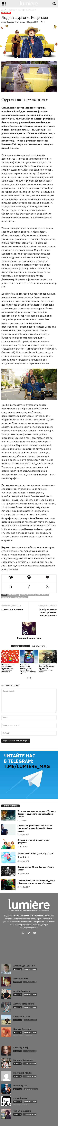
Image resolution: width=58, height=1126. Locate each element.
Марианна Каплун (22, 1073)
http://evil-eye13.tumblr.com (22, 1036)
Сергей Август (21, 1098)
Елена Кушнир (20, 1047)
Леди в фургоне (42, 595)
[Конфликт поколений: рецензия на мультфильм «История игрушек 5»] (29, 656)
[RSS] (23, 933)
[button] (54, 4)
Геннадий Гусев (21, 1016)
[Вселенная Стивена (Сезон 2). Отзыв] (8, 857)
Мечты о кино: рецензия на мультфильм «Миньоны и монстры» (7, 668)
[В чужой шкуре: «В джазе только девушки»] (8, 844)
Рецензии (6, 13)
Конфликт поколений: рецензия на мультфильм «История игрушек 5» (28, 669)
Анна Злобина (20, 978)
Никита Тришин (22, 1029)
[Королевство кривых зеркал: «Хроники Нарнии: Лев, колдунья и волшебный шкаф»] (8, 815)
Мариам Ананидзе (23, 1060)
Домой (3, 10)
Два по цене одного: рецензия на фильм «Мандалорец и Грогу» (46, 668)
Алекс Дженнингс (27, 595)
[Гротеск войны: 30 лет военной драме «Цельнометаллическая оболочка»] (8, 884)
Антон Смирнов (21, 991)
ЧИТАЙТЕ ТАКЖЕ (20, 646)
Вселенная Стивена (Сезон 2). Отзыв (35, 853)
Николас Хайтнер (20, 597)
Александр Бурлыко (24, 965)
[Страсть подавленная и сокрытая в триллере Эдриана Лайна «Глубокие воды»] (8, 829)
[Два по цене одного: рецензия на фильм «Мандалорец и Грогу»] (48, 656)
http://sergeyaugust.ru (20, 1105)
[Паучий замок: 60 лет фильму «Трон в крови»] (8, 871)
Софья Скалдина (22, 1111)
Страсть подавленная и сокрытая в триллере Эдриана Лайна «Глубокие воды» (34, 828)
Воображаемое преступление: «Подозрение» (48, 612)
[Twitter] (29, 933)
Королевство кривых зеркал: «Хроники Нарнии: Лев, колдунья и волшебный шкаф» (36, 814)
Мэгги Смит (7, 597)
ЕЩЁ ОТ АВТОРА (38, 646)
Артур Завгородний (23, 1004)
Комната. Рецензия (12, 609)
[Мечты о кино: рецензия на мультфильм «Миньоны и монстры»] (10, 656)
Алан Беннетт (13, 595)
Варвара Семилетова (16, 22)
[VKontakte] (34, 933)
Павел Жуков (20, 1085)
